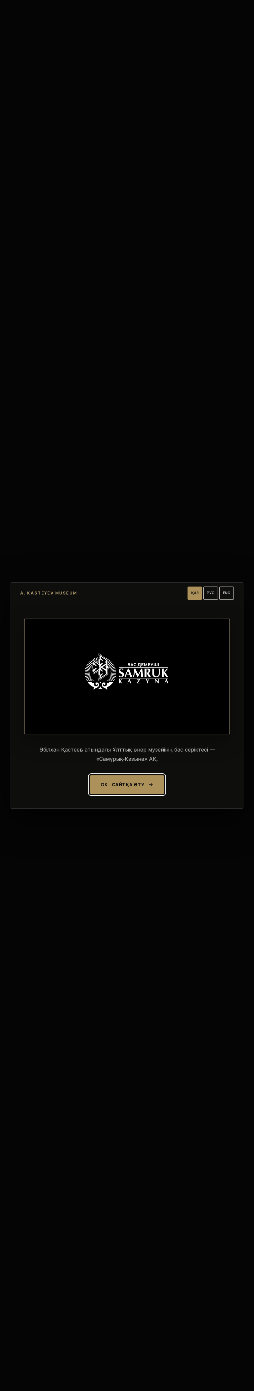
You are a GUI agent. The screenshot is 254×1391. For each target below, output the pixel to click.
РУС (211, 592)
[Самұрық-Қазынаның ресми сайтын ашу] (127, 677)
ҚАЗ (195, 592)
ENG (227, 592)
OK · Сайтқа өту (122, 784)
